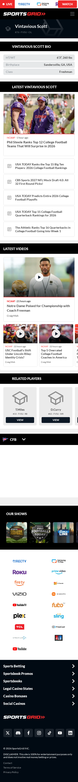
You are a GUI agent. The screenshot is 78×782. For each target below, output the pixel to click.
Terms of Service (12, 767)
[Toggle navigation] (72, 14)
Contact (7, 763)
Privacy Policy (11, 772)
